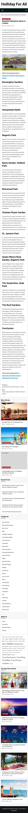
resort (20, 650)
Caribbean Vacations (7, 534)
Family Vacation (6, 555)
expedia (20, 641)
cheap (6, 639)
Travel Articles (5, 585)
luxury (23, 648)
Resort (4, 579)
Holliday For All (14, 4)
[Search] (26, 10)
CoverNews (22, 808)
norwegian (9, 650)
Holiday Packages (6, 564)
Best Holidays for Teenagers (10, 446)
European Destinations (8, 552)
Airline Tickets (5, 522)
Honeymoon (5, 570)
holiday (10, 643)
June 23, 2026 (10, 748)
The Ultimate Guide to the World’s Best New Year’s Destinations (13, 499)
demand (6, 641)
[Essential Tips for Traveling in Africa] (14, 411)
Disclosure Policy (6, 627)
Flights (4, 558)
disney (16, 641)
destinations (11, 641)
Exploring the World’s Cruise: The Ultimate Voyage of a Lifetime (13, 492)
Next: (13, 391)
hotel (3, 646)
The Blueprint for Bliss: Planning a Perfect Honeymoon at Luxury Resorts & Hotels (12, 505)
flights (4, 644)
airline (13, 636)
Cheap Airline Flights (7, 537)
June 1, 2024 (9, 448)
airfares (10, 636)
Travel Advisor (5, 582)
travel (13, 654)
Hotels (3, 573)
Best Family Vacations (7, 525)
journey (15, 648)
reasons (17, 650)
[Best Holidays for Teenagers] (14, 436)
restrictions (4, 652)
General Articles (6, 18)
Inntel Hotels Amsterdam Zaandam (19, 646)
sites (8, 652)
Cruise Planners (6, 540)
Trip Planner (5, 597)
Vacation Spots (6, 606)
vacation (5, 663)
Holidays (4, 567)
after (3, 636)
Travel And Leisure (9, 657)
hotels (6, 646)
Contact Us (5, 624)
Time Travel (6, 655)
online (13, 650)
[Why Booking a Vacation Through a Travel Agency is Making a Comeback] (14, 680)
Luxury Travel (5, 576)
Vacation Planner (6, 603)
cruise (16, 639)
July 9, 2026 (9, 721)
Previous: (13, 386)
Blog (3, 531)
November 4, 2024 (10, 424)
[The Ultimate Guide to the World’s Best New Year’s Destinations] (14, 734)
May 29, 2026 (9, 775)
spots (10, 652)
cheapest (11, 639)
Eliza (4, 25)
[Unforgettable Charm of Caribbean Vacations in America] (14, 460)
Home (3, 621)
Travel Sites (5, 591)
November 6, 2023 (10, 25)
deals (3, 641)
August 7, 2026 (10, 694)
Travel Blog (5, 588)
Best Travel (5, 528)
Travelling (6, 660)
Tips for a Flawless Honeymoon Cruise (11, 511)
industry (10, 646)
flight (23, 641)
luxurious (19, 648)
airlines (17, 636)
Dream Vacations (6, 549)
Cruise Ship (5, 543)
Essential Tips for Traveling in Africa (12, 422)
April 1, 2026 (9, 801)
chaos (3, 639)
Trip (3, 594)
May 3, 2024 (9, 475)
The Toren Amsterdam (16, 652)
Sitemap (4, 630)
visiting (11, 663)
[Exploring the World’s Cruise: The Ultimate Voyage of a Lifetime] (14, 707)
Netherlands (4, 650)
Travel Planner (16, 660)
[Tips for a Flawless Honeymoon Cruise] (14, 788)
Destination (5, 546)
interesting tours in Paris (7, 648)
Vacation (4, 600)
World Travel (5, 609)
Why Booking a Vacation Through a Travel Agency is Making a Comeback (12, 486)
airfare (6, 636)
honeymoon (18, 644)
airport (21, 636)
